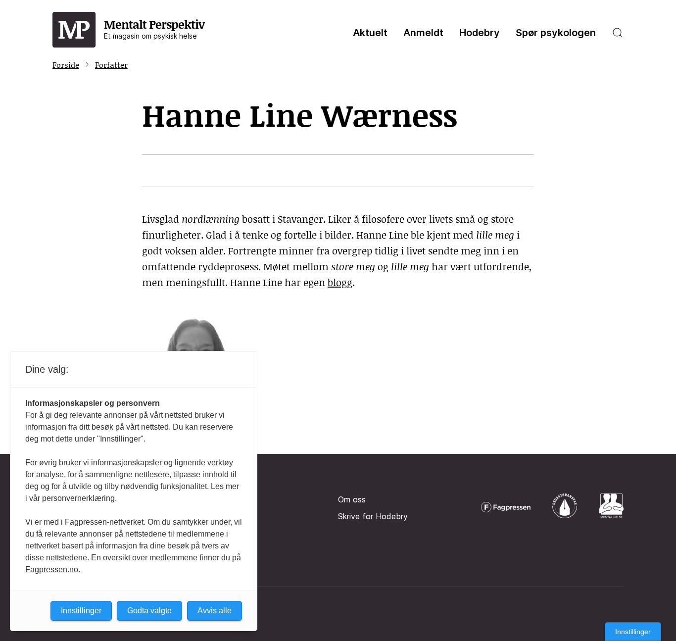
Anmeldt (423, 33)
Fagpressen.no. (52, 569)
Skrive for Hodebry (373, 516)
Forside (65, 64)
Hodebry (479, 33)
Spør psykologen (556, 33)
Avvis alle (214, 610)
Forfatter (111, 64)
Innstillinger (633, 632)
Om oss (352, 499)
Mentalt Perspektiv (154, 28)
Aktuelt (370, 33)
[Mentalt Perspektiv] (74, 30)
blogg (340, 282)
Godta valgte (149, 610)
